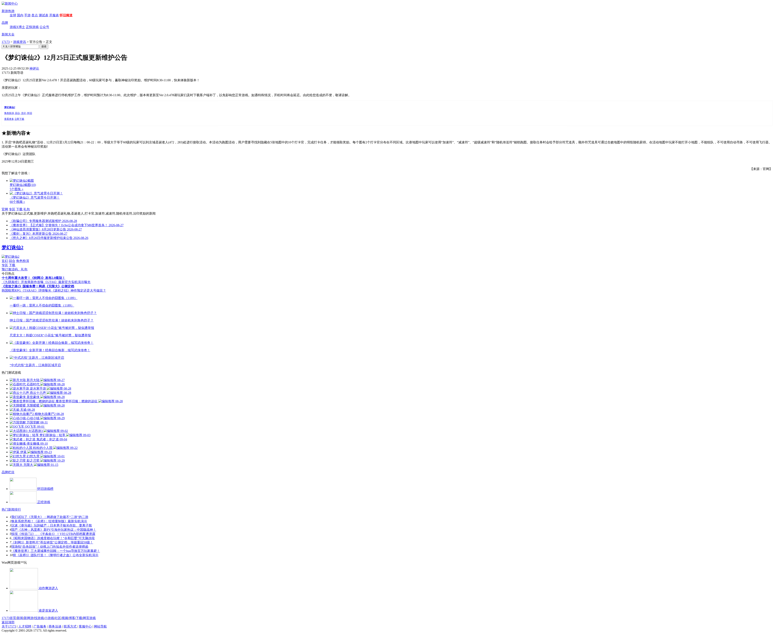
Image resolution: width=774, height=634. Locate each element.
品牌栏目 (8, 472)
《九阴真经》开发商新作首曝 (23, 282)
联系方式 (70, 626)
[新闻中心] (10, 3)
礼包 (26, 209)
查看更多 (9, 119)
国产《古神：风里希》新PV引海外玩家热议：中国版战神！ (53, 529)
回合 (12, 261)
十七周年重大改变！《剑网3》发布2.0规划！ (33, 277)
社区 (58, 618)
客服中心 (85, 626)
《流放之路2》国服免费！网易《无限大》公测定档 (38, 286)
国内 (20, 15)
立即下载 (19, 119)
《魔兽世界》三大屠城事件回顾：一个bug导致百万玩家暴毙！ (55, 551)
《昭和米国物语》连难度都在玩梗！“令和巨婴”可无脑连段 (53, 538)
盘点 (34, 15)
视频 (65, 618)
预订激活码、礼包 (14, 269)
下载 (19, 209)
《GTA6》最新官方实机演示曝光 (67, 282)
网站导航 (100, 626)
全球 (13, 15)
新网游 (28, 618)
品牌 (5, 22)
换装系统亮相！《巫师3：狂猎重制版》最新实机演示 (49, 521)
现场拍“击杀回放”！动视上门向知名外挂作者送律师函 (49, 546)
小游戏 (49, 618)
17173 (6, 42)
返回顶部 (8, 622)
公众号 (44, 27)
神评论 (34, 68)
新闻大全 (8, 34)
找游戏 (39, 618)
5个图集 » (16, 189)
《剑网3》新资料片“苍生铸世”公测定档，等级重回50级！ (52, 542)
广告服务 (39, 626)
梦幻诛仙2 (12, 247)
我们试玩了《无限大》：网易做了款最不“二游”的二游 (49, 517)
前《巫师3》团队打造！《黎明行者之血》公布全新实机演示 (55, 555)
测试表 (43, 15)
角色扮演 (22, 261)
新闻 (20, 618)
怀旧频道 (66, 15)
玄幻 (5, 261)
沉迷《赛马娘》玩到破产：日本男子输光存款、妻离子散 (51, 525)
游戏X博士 (17, 27)
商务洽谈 (55, 626)
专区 (12, 209)
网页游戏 (89, 618)
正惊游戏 (32, 27)
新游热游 (8, 11)
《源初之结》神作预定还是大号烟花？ (78, 290)
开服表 (54, 15)
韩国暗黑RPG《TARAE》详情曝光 (26, 290)
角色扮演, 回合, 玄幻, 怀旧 (18, 113)
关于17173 (9, 626)
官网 (5, 209)
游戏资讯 (19, 42)
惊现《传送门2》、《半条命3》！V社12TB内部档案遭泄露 (53, 534)
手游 (27, 15)
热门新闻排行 (11, 509)
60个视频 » (17, 201)
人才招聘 (24, 626)
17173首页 (9, 618)
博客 (72, 618)
